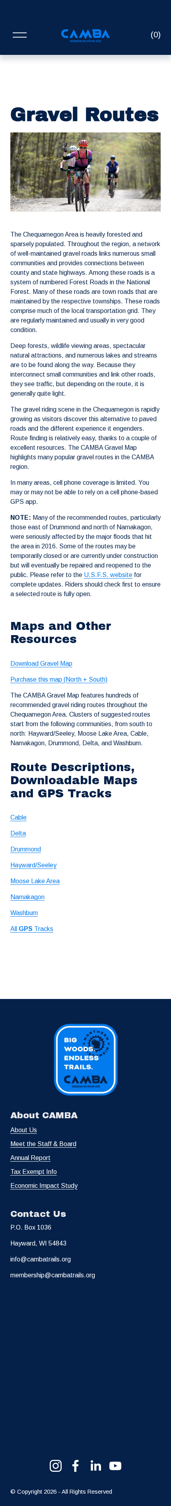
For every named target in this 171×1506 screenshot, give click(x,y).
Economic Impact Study (44, 1185)
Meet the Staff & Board (43, 1144)
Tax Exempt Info (33, 1171)
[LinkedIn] (95, 1465)
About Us (23, 1130)
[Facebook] (75, 1465)
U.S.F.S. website (108, 574)
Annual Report (30, 1157)
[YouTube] (115, 1465)
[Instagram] (55, 1465)
